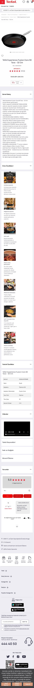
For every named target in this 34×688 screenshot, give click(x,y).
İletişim (3, 587)
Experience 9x (5, 17)
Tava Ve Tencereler (13, 14)
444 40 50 (9, 644)
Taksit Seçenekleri (8, 442)
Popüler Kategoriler (7, 593)
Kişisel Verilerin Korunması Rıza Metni (13, 625)
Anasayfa (3, 14)
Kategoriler (4, 582)
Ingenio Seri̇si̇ (22, 14)
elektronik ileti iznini (24, 628)
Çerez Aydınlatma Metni (23, 681)
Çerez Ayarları (6, 684)
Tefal (2, 571)
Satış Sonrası (5, 576)
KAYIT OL (24, 622)
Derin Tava (13, 17)
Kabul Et (28, 684)
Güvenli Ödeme (7, 458)
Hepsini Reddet (17, 684)
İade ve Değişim (8, 450)
